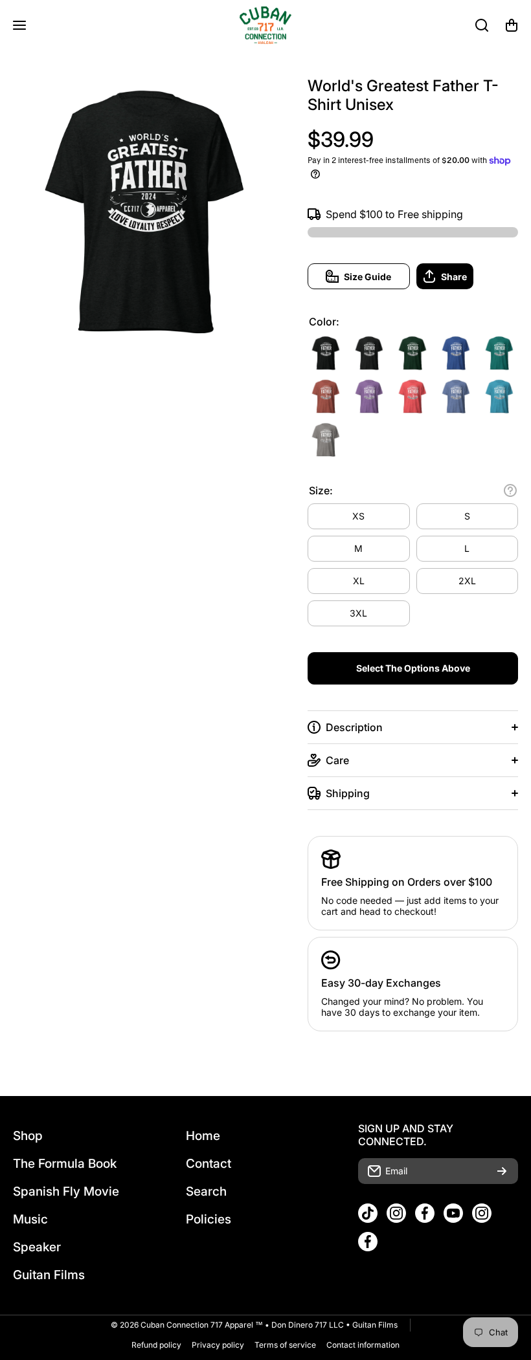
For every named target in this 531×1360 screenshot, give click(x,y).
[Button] (510, 490)
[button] (511, 25)
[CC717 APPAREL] (265, 25)
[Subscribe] (502, 1171)
